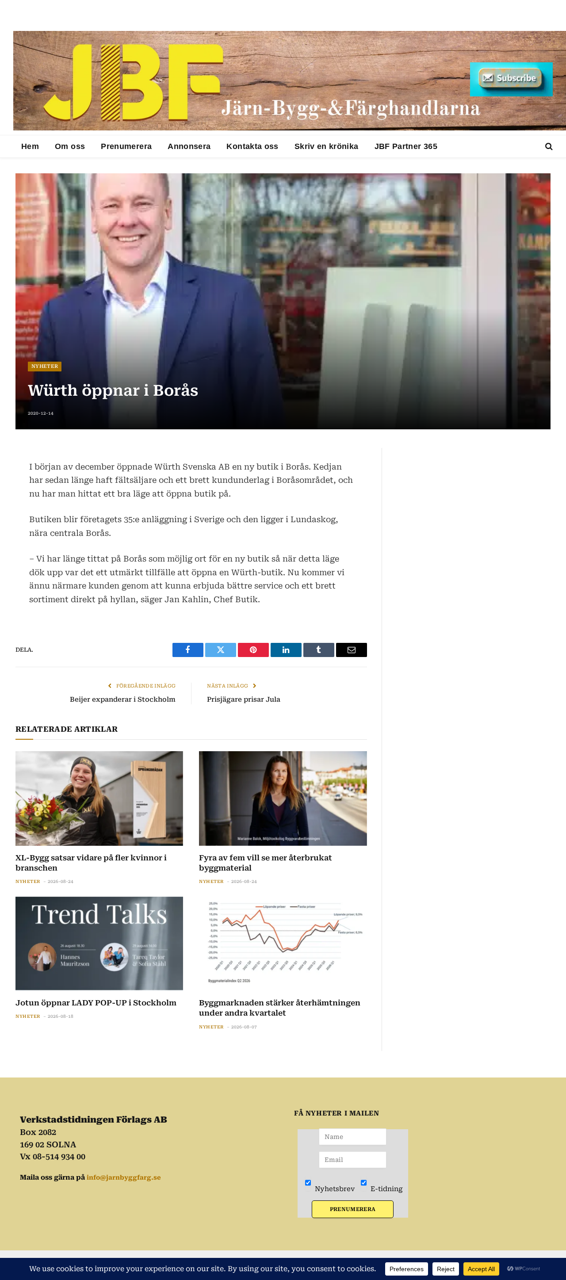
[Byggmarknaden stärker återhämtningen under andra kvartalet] (283, 944)
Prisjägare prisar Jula (243, 699)
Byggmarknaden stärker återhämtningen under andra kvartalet (279, 1007)
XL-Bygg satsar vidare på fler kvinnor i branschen (91, 862)
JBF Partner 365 (406, 146)
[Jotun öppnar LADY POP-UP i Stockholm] (99, 944)
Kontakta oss (252, 146)
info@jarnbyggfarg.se (124, 1177)
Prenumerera (126, 146)
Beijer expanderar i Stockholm (123, 699)
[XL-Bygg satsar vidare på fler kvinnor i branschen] (99, 798)
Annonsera (189, 146)
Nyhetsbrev (334, 1189)
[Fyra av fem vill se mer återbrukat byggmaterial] (283, 798)
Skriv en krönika (326, 146)
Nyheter (44, 366)
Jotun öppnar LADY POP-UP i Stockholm (95, 1002)
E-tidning (386, 1189)
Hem (30, 146)
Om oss (70, 146)
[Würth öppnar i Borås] (283, 301)
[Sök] (548, 147)
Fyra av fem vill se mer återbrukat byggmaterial (265, 862)
